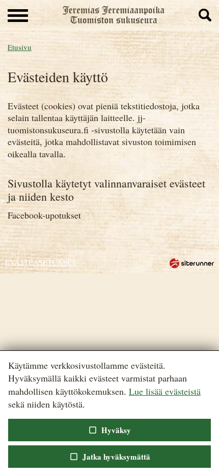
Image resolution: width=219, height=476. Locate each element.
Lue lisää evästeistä (165, 391)
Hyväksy (109, 430)
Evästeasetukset (40, 262)
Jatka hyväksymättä (109, 456)
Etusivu (20, 47)
